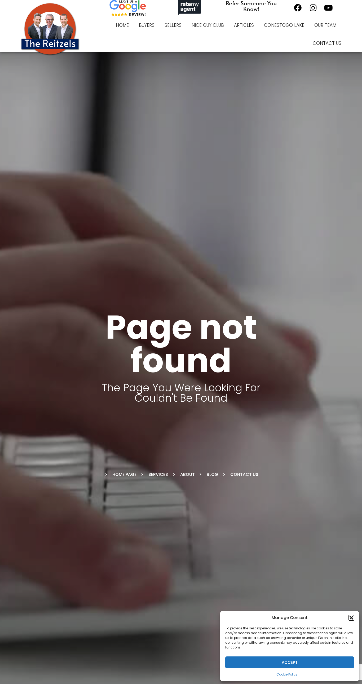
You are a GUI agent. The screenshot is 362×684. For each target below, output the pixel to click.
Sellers (173, 25)
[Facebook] (297, 7)
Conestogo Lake (284, 25)
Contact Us (327, 43)
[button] (351, 617)
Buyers (146, 25)
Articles (244, 25)
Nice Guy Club (208, 25)
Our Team (325, 25)
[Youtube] (328, 7)
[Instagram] (313, 7)
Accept (290, 662)
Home (122, 25)
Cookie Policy (287, 674)
